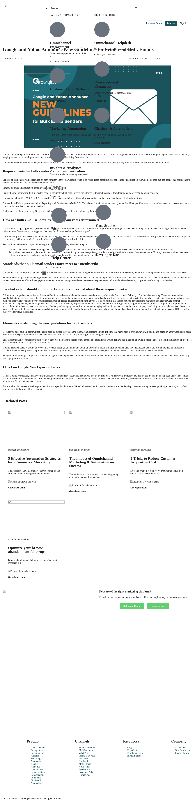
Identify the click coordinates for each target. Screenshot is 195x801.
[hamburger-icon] (136, 7)
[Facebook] (15, 791)
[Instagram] (31, 791)
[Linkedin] (6, 791)
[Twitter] (23, 791)
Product (55, 8)
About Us (56, 267)
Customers (57, 186)
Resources (57, 189)
